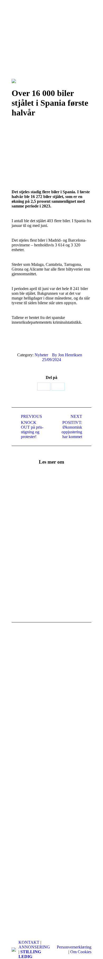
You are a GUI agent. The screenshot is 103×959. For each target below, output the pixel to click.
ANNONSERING (34, 947)
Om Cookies (80, 952)
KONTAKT (28, 942)
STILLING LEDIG (29, 954)
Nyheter (41, 355)
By (67, 355)
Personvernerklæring (74, 947)
